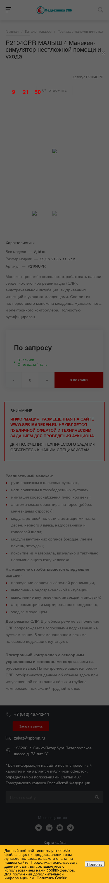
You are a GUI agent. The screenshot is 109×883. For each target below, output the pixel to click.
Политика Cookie (52, 877)
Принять (94, 864)
